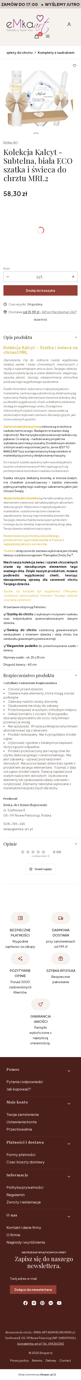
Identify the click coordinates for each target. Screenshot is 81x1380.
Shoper (44, 1353)
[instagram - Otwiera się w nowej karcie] (34, 1303)
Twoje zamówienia (22, 1114)
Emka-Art (10, 142)
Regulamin (15, 1194)
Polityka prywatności (24, 1187)
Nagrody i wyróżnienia (25, 1242)
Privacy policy (19, 1360)
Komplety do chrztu (16, 52)
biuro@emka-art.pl (29, 1343)
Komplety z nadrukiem (56, 52)
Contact (65, 1360)
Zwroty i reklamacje (23, 1202)
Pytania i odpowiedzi (24, 1081)
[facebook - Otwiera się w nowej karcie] (25, 1303)
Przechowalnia (19, 1129)
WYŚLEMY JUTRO (62, 4)
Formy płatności (20, 1154)
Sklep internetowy (35, 1374)
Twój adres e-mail (23, 1278)
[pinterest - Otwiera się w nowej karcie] (42, 1303)
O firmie (13, 1234)
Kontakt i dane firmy (23, 1227)
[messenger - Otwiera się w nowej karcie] (50, 1303)
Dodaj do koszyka (40, 290)
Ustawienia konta (21, 1121)
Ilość (6, 268)
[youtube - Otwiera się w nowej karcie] (59, 1303)
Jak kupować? (18, 1089)
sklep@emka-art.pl (18, 829)
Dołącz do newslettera (33, 1289)
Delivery (51, 1360)
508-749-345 (14, 824)
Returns (37, 1360)
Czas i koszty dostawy (25, 1161)
